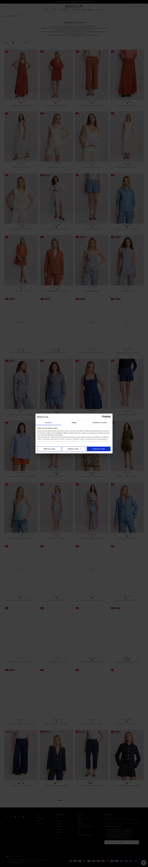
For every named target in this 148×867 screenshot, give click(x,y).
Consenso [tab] (48, 422)
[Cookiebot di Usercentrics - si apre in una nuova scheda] (103, 417)
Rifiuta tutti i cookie (49, 449)
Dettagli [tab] (74, 422)
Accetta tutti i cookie (98, 449)
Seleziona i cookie (73, 449)
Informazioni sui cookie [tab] (100, 422)
